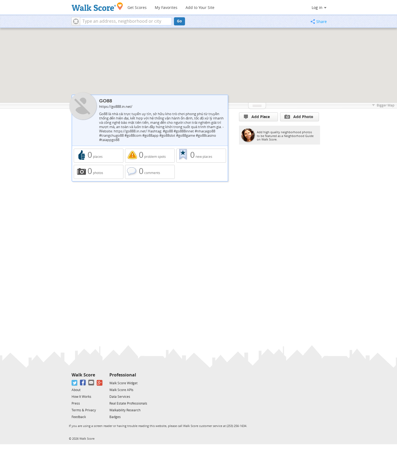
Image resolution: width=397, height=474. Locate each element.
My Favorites (166, 7)
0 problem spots (149, 155)
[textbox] (126, 21)
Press (76, 403)
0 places (98, 155)
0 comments (149, 172)
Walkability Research (124, 410)
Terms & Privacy (84, 410)
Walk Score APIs (121, 390)
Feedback (79, 417)
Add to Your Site (200, 7)
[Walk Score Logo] (97, 6)
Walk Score (83, 375)
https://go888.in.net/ (115, 107)
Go (179, 21)
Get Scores (137, 7)
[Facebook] (83, 383)
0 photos (98, 172)
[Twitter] (75, 383)
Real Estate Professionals (128, 403)
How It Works (81, 397)
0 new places (201, 155)
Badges (115, 417)
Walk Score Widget (123, 383)
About (76, 390)
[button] (75, 21)
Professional (122, 375)
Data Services (119, 397)
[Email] (91, 383)
